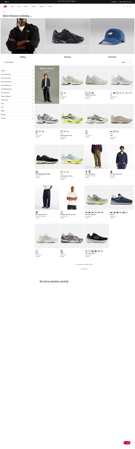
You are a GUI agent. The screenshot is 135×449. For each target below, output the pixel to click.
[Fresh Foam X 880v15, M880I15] (92, 212)
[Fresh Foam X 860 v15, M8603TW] (89, 251)
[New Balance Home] (5, 6)
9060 (86, 133)
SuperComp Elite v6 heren (66, 135)
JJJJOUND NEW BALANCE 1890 (43, 174)
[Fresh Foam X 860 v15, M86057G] (95, 251)
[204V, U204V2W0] (114, 131)
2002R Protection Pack (90, 95)
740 (61, 95)
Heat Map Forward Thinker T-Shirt (68, 214)
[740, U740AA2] (64, 92)
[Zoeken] (124, 6)
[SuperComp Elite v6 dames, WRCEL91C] (61, 172)
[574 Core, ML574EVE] (117, 212)
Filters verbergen (9, 62)
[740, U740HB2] (120, 92)
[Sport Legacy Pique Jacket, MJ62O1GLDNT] (111, 172)
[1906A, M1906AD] (61, 251)
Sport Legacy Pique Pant (41, 214)
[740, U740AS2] (129, 92)
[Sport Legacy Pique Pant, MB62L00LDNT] (37, 212)
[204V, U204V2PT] (111, 131)
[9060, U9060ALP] (86, 131)
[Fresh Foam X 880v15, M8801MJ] (99, 212)
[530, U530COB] (40, 131)
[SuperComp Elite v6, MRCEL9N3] (68, 131)
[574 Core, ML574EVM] (111, 212)
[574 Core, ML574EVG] (120, 212)
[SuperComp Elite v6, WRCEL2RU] (64, 172)
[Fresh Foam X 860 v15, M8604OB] (99, 251)
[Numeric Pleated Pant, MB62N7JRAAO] (89, 172)
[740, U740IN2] (123, 92)
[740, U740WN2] (126, 92)
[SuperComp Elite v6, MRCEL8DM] (64, 131)
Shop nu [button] (47, 71)
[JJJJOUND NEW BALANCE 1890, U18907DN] (37, 172)
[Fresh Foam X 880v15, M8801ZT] (95, 212)
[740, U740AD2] (61, 92)
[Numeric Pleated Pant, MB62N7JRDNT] (86, 172)
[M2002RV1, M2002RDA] (89, 92)
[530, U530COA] (43, 131)
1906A (61, 253)
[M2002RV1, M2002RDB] (92, 92)
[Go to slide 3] (68, 3)
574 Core (112, 214)
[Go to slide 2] (67, 3)
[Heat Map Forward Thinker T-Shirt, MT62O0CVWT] (61, 212)
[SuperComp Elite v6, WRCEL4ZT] (68, 172)
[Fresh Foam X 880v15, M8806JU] (102, 212)
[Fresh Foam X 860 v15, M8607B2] (86, 251)
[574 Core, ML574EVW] (127, 212)
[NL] (5, 2)
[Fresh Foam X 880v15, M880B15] (86, 212)
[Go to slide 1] (66, 3)
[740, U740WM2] (117, 92)
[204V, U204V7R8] (117, 131)
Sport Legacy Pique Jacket (116, 174)
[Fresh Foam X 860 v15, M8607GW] (92, 251)
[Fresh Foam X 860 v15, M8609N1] (102, 251)
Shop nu (74, 1)
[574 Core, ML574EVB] (114, 212)
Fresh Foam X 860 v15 (90, 253)
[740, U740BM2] (114, 92)
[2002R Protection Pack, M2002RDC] (86, 92)
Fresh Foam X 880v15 (90, 214)
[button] (127, 6)
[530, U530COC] (37, 131)
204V (111, 135)
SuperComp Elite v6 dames (66, 176)
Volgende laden (84, 268)
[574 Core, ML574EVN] (123, 212)
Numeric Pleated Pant (90, 174)
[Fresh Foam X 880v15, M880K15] (89, 212)
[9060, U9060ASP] (37, 251)
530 (36, 133)
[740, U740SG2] (133, 92)
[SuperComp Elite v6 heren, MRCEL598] (61, 131)
